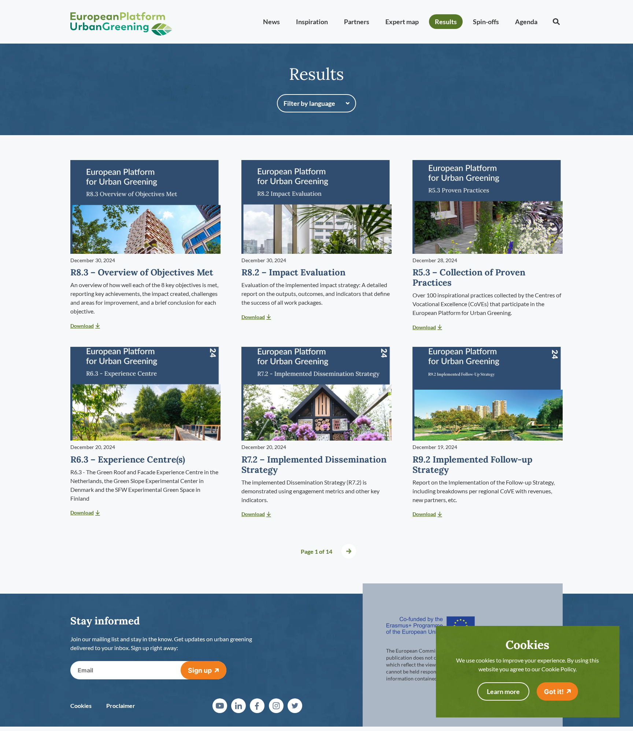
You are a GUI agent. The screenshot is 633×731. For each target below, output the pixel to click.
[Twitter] (295, 705)
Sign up (200, 670)
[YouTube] (219, 705)
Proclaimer (120, 705)
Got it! (554, 691)
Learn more (503, 691)
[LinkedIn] (238, 705)
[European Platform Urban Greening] (121, 22)
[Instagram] (276, 705)
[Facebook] (257, 705)
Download (82, 326)
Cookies (81, 705)
